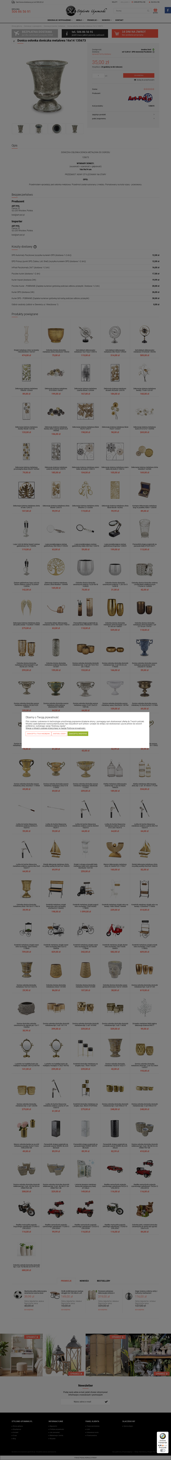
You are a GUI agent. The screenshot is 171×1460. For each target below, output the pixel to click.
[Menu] (166, 1433)
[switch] (162, 1450)
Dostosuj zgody (59, 734)
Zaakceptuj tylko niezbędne (38, 734)
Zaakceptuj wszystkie (78, 734)
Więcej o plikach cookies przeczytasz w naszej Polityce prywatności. (56, 728)
